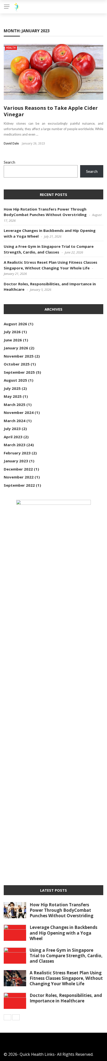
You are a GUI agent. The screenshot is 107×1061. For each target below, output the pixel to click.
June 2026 (13, 339)
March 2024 (14, 420)
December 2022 (18, 469)
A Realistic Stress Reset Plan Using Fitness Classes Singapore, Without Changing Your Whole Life (66, 978)
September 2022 (19, 485)
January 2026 (16, 347)
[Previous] (7, 1017)
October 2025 (17, 364)
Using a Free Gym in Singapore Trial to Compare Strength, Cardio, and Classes (66, 955)
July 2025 (12, 388)
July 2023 (12, 428)
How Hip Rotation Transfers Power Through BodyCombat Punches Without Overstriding (61, 910)
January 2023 (16, 460)
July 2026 (12, 331)
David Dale (11, 143)
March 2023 (14, 444)
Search (9, 162)
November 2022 (19, 477)
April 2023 (13, 436)
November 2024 (19, 412)
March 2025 (14, 404)
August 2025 (15, 380)
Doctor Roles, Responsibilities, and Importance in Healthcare (66, 998)
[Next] (16, 1017)
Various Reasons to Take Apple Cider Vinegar (51, 111)
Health (11, 47)
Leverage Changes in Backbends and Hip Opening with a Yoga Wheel (63, 932)
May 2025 (13, 396)
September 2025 (19, 372)
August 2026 (15, 323)
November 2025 (19, 356)
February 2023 (17, 452)
